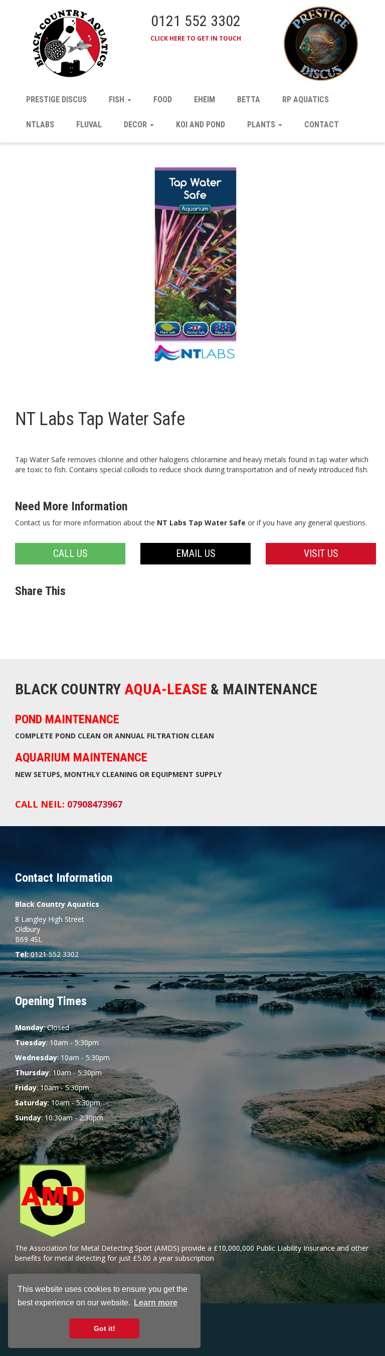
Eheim (204, 99)
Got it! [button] (104, 1328)
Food (162, 99)
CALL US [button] (70, 553)
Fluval (89, 124)
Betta (248, 99)
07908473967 (94, 804)
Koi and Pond (200, 124)
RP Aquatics (305, 99)
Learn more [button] (155, 1302)
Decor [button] (136, 124)
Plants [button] (262, 124)
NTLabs (40, 124)
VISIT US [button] (321, 553)
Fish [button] (117, 99)
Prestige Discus (56, 99)
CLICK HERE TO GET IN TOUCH (195, 38)
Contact (321, 124)
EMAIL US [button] (196, 553)
